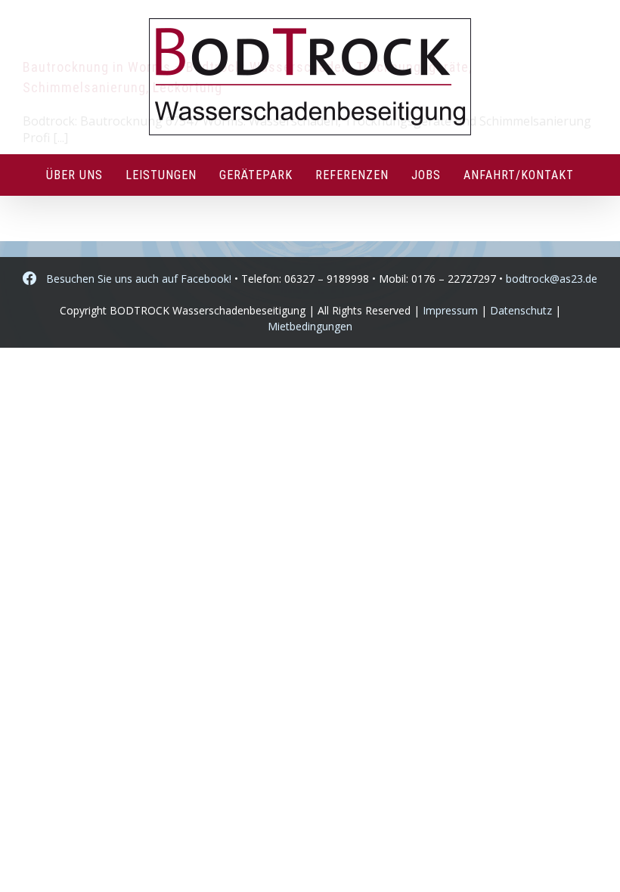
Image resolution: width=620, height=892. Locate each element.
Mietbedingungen (310, 326)
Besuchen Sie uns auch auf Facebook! (134, 278)
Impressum (450, 310)
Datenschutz (521, 310)
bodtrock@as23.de (551, 278)
